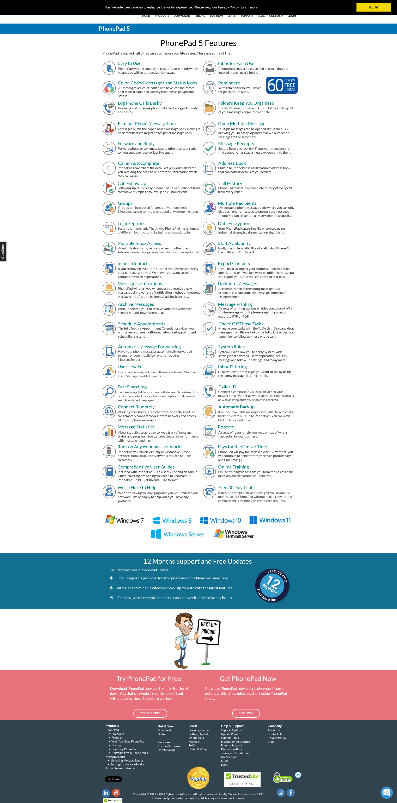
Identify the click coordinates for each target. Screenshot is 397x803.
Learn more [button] (249, 7)
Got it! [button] (373, 7)
